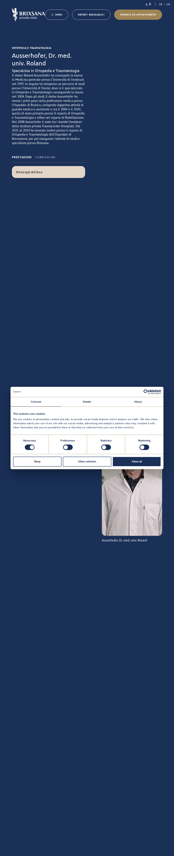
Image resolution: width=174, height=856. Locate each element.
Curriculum (46, 157)
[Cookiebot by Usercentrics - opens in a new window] (146, 391)
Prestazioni (22, 157)
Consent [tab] (36, 401)
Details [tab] (87, 401)
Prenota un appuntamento (138, 14)
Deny (37, 461)
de (160, 4)
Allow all (137, 461)
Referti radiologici (91, 14)
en (168, 4)
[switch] (68, 447)
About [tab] (138, 401)
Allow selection (87, 461)
